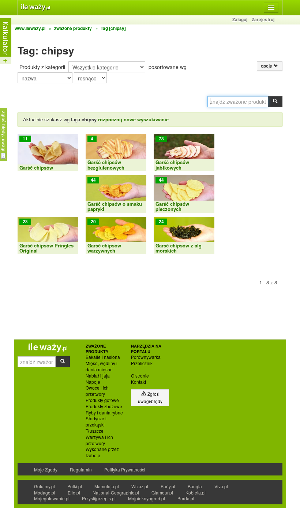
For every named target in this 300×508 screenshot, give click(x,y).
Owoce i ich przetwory (97, 391)
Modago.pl (44, 492)
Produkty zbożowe (104, 406)
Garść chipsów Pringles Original (46, 248)
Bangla (195, 486)
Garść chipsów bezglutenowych (105, 165)
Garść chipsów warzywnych (104, 248)
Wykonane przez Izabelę (102, 452)
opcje (267, 66)
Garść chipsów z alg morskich (178, 248)
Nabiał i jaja (98, 376)
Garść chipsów (36, 167)
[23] (48, 234)
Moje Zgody (45, 469)
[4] (116, 151)
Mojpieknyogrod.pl (146, 498)
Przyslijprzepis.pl (99, 498)
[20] (116, 234)
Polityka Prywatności (124, 469)
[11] (48, 151)
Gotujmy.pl (44, 486)
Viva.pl (221, 486)
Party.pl (168, 486)
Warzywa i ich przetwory (99, 440)
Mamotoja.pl (106, 486)
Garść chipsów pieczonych (172, 206)
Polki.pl (74, 486)
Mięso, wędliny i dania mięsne (101, 366)
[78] (184, 151)
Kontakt (138, 382)
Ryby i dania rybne (104, 413)
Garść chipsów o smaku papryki (114, 206)
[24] (184, 234)
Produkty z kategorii (42, 67)
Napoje (93, 382)
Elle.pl (74, 492)
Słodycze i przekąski (96, 422)
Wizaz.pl (139, 486)
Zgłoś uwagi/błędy (150, 397)
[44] (116, 193)
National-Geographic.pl (116, 492)
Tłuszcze (95, 431)
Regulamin (81, 469)
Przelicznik (142, 363)
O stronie (140, 376)
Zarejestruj (263, 19)
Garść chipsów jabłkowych (172, 165)
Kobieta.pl (195, 492)
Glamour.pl (162, 492)
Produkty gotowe (102, 400)
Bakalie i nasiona (103, 357)
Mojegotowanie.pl (52, 498)
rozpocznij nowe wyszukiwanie (133, 119)
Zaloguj (239, 19)
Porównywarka (146, 357)
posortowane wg (168, 67)
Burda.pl (185, 498)
